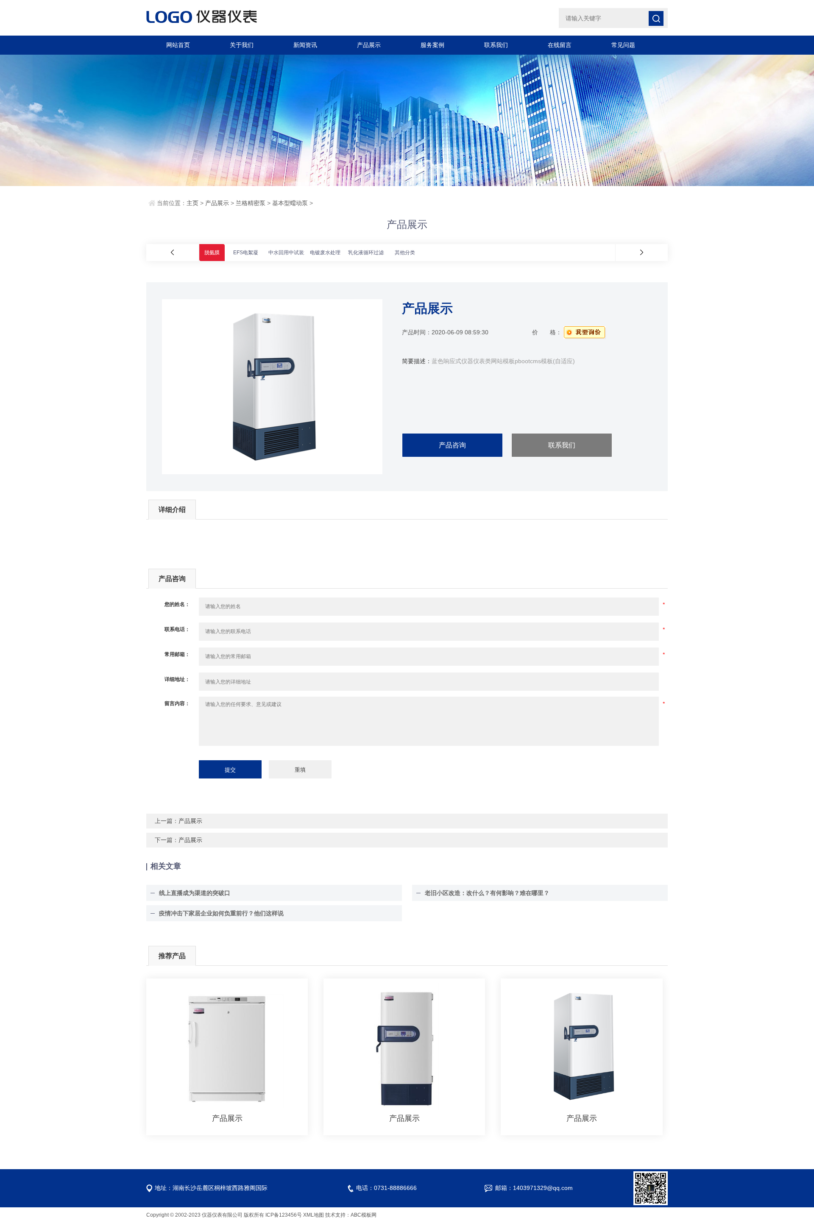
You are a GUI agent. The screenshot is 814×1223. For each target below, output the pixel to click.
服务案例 (432, 45)
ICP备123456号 (283, 1215)
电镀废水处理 (325, 253)
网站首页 (178, 45)
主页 (192, 203)
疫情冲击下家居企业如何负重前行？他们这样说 (221, 913)
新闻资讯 (305, 45)
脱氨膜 (212, 253)
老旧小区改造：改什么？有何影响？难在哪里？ (487, 892)
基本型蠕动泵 (290, 203)
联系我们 (496, 45)
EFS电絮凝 (245, 253)
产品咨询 (452, 445)
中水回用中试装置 (288, 253)
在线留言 (559, 45)
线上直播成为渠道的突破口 (194, 892)
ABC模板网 (363, 1215)
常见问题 (623, 45)
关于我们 (242, 45)
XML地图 (313, 1215)
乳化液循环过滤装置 (371, 253)
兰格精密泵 (250, 203)
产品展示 (369, 45)
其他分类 (405, 253)
